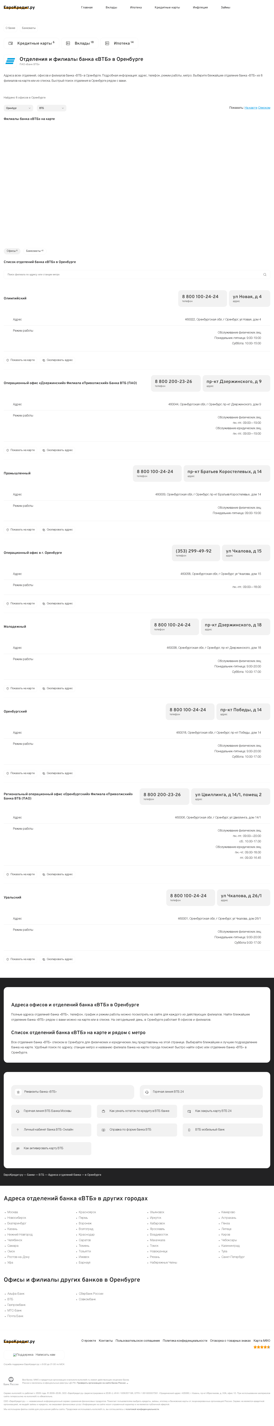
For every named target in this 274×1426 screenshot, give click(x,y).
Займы (225, 8)
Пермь (83, 1218)
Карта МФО (261, 1341)
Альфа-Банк (15, 1294)
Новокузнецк (159, 1251)
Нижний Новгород (20, 1235)
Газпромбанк (16, 1305)
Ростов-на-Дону (18, 1257)
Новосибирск (16, 1218)
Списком (264, 108)
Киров (225, 1235)
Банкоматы (29, 28)
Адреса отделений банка (64, 1175)
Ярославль (157, 1229)
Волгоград (86, 1229)
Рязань (155, 1257)
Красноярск (87, 1212)
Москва (12, 1212)
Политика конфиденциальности (185, 1341)
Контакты (106, 1341)
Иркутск (155, 1218)
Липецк (226, 1229)
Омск (11, 1251)
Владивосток (159, 1235)
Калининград (230, 1246)
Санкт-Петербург (233, 1257)
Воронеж (85, 1223)
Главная (87, 8)
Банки (31, 1175)
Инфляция (200, 8)
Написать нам (45, 1355)
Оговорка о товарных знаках (230, 1341)
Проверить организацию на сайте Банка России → (102, 1383)
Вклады (111, 8)
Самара (12, 1246)
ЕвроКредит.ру (13, 1175)
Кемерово (228, 1212)
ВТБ (41, 1175)
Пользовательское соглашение (138, 1341)
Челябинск (14, 1240)
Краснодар (87, 1235)
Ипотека (136, 8)
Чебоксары (229, 1240)
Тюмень (84, 1246)
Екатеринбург (16, 1223)
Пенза (225, 1223)
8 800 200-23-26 (173, 382)
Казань (12, 1229)
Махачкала (157, 1240)
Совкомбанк (87, 1299)
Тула (224, 1251)
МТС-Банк (14, 1310)
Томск (154, 1246)
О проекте (88, 1341)
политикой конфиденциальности (142, 1409)
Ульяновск (157, 1212)
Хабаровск (157, 1223)
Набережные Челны (163, 1262)
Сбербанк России (91, 1294)
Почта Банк (15, 1316)
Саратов (85, 1240)
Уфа (10, 1262)
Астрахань (228, 1218)
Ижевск (84, 1257)
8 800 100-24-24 (200, 297)
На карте (251, 108)
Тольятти (85, 1251)
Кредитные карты (167, 8)
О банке (10, 28)
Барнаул (84, 1262)
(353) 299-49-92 (194, 551)
